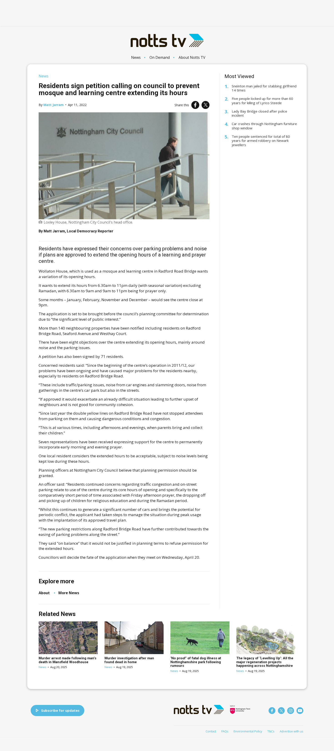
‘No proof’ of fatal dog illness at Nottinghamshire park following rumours (195, 662)
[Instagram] (290, 710)
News (136, 57)
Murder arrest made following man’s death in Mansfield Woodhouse (67, 660)
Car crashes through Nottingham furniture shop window (264, 126)
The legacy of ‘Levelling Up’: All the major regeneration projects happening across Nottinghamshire (264, 662)
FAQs (224, 731)
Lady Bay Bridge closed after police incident (259, 113)
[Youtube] (300, 710)
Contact (211, 731)
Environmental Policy (248, 731)
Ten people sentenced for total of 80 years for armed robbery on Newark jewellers (261, 140)
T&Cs (270, 731)
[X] (205, 105)
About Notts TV (192, 57)
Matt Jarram (53, 105)
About (44, 592)
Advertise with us (291, 731)
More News (68, 592)
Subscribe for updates (60, 710)
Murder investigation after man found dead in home (129, 660)
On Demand (160, 57)
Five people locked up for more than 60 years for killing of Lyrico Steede (262, 100)
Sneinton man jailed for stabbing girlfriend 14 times (264, 88)
